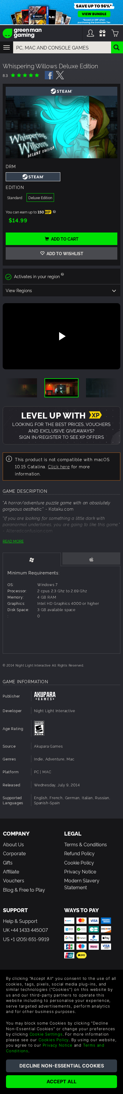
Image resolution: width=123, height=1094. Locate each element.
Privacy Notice (80, 871)
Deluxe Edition (40, 197)
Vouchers (13, 880)
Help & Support (20, 921)
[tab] (32, 559)
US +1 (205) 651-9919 (26, 939)
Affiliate (11, 871)
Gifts (8, 862)
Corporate (14, 853)
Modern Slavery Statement (81, 883)
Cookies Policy (54, 1039)
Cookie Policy (79, 862)
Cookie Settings (46, 1034)
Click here (59, 466)
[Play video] (61, 336)
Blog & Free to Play (24, 889)
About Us (13, 844)
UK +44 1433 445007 (25, 929)
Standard (14, 197)
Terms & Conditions (85, 844)
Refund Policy (79, 853)
